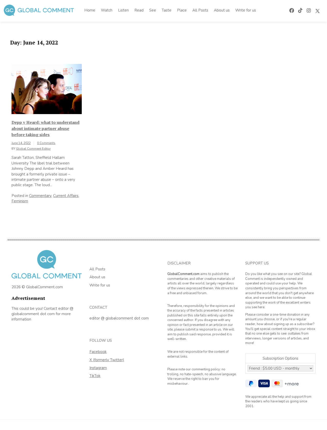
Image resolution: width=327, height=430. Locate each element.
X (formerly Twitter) (106, 359)
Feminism (19, 201)
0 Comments (46, 143)
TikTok (94, 375)
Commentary (40, 195)
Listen (123, 10)
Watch (106, 10)
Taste (166, 10)
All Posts (200, 10)
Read (139, 10)
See (152, 10)
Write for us (245, 10)
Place (182, 10)
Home (89, 10)
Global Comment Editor (33, 149)
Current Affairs (65, 195)
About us (222, 10)
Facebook (98, 351)
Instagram (98, 367)
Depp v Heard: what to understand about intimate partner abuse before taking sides (45, 128)
